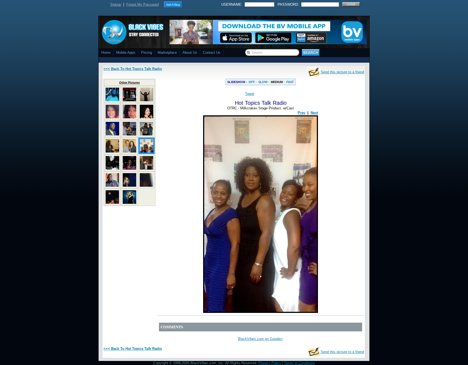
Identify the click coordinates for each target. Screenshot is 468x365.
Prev (301, 113)
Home (105, 52)
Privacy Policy (269, 363)
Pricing (146, 52)
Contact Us (211, 52)
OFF (252, 82)
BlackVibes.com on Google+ (260, 339)
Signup (115, 4)
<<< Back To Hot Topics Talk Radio (132, 69)
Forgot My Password (142, 4)
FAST (290, 82)
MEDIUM (277, 82)
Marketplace (167, 52)
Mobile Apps (125, 52)
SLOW (262, 82)
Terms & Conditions (299, 363)
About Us (190, 52)
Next (314, 113)
